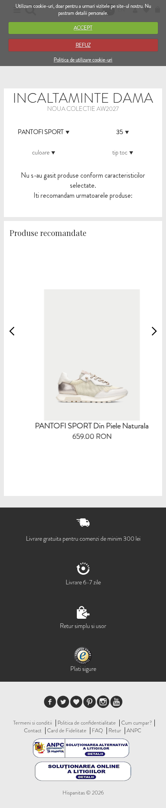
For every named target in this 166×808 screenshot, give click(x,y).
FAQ (97, 730)
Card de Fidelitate (66, 730)
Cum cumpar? (136, 723)
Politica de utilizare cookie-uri (83, 59)
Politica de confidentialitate (87, 723)
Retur (114, 730)
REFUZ (83, 45)
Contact (33, 730)
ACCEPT (83, 27)
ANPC (134, 730)
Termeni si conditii (32, 723)
